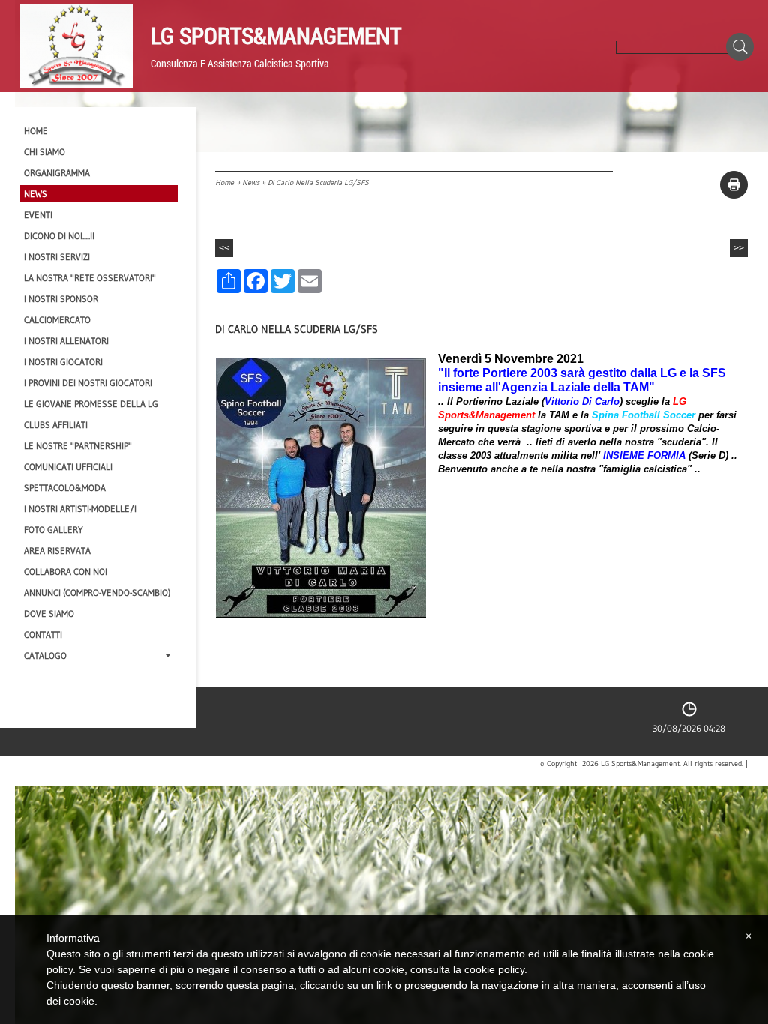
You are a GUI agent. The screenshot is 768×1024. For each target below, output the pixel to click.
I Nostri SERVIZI (57, 256)
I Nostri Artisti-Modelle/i (80, 508)
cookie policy (494, 969)
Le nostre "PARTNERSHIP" (78, 445)
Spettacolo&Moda (65, 487)
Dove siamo (49, 613)
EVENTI (38, 214)
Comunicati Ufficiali (68, 466)
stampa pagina (734, 185)
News (251, 182)
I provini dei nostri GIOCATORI (88, 382)
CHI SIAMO (44, 151)
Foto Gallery (53, 529)
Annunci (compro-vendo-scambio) (97, 592)
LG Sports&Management (276, 35)
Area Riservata (57, 550)
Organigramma (57, 172)
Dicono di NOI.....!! (59, 235)
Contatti (43, 634)
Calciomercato (57, 319)
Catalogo (45, 655)
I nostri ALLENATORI (66, 340)
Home (224, 182)
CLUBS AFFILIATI (56, 424)
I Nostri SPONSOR (61, 298)
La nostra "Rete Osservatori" (90, 277)
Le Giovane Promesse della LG (91, 403)
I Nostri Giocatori (63, 361)
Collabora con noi (65, 571)
